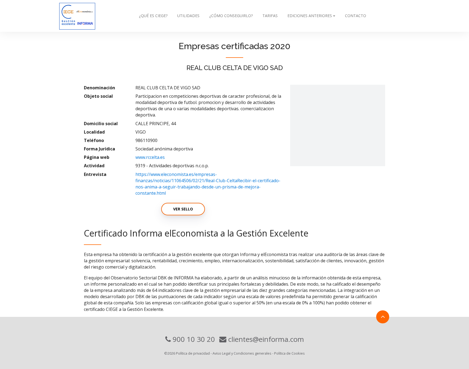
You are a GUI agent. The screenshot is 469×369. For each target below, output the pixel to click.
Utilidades (188, 15)
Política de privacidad (193, 353)
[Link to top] (382, 316)
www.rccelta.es (150, 157)
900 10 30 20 (193, 339)
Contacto (355, 15)
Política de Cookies (289, 353)
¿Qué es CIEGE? (153, 15)
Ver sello (183, 209)
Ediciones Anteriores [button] (309, 15)
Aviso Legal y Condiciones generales (242, 353)
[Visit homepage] (88, 16)
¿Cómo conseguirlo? (231, 15)
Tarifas (270, 15)
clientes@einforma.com (265, 339)
